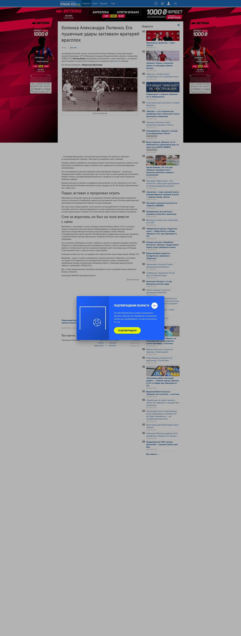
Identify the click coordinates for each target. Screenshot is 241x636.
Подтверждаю (127, 330)
